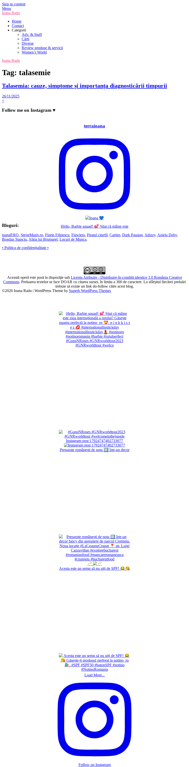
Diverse (28, 43)
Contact (18, 26)
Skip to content (13, 4)
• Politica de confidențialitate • (25, 248)
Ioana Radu (11, 13)
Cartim (115, 235)
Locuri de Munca (73, 239)
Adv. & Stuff (32, 34)
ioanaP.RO (10, 235)
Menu (6, 8)
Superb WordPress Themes (90, 291)
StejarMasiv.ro (32, 235)
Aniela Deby (167, 235)
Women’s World (34, 52)
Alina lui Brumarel (43, 239)
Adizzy (150, 235)
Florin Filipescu (57, 235)
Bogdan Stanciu (14, 239)
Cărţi (25, 39)
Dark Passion (132, 235)
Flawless (78, 235)
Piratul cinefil (97, 235)
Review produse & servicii (42, 48)
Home (16, 21)
